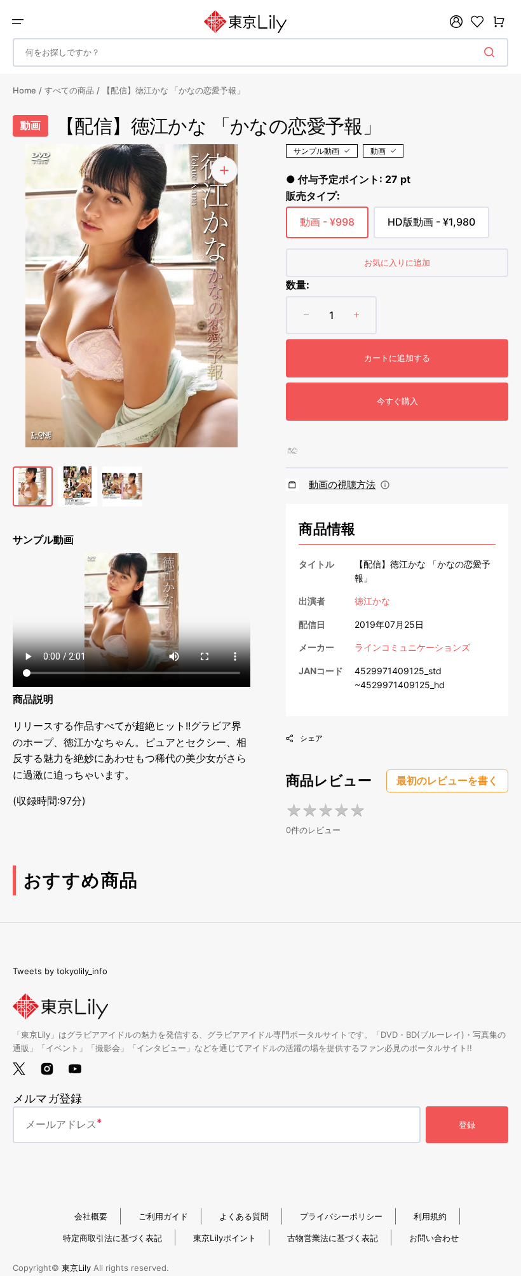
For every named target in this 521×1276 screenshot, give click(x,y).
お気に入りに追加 (397, 262)
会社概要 (90, 1216)
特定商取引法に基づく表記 (112, 1238)
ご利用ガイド (163, 1216)
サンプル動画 (316, 151)
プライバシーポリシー (341, 1216)
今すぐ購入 (397, 401)
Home (24, 90)
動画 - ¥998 (327, 226)
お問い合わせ (434, 1238)
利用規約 (430, 1216)
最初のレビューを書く (447, 780)
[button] (18, 22)
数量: (297, 284)
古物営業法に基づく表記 (332, 1238)
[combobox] (260, 52)
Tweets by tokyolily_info (60, 971)
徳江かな (372, 600)
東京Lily (76, 1268)
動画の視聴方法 (342, 484)
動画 (378, 151)
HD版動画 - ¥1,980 (431, 226)
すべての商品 (69, 90)
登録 (467, 1125)
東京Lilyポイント (224, 1238)
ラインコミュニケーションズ (412, 647)
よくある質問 (244, 1216)
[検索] (491, 52)
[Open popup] (385, 484)
